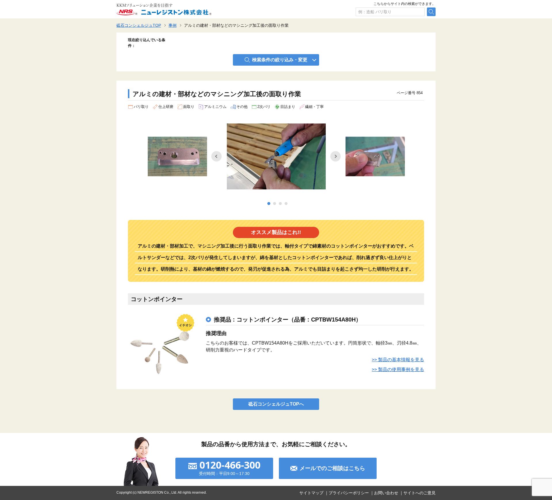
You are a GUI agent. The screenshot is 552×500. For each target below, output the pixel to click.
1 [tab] (269, 204)
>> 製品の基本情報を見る (398, 359)
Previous (216, 156)
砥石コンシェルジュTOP (138, 25)
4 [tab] (286, 204)
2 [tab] (274, 204)
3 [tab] (280, 204)
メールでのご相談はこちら (332, 468)
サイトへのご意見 (419, 493)
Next (335, 156)
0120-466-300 (230, 465)
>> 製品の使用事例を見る (398, 369)
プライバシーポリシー (349, 493)
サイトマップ (311, 493)
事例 (172, 25)
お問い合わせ (386, 493)
